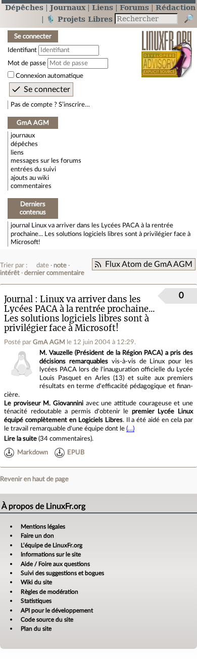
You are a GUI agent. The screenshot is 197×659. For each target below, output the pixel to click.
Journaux (67, 7)
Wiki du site (36, 582)
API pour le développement (57, 610)
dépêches (24, 144)
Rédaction (175, 7)
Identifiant (22, 50)
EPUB (75, 453)
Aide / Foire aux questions (55, 564)
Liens (102, 7)
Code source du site (47, 620)
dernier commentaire (54, 273)
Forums (134, 7)
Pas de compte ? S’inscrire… (50, 105)
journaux (23, 135)
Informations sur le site (51, 554)
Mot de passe (27, 63)
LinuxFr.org (166, 47)
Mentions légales (43, 527)
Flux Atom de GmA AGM (148, 264)
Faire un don (37, 536)
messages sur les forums (46, 161)
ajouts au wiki (30, 178)
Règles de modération (49, 592)
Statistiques (36, 601)
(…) (130, 429)
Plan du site (36, 629)
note (60, 265)
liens (17, 153)
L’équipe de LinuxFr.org (51, 545)
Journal (18, 299)
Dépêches (24, 7)
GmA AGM (49, 342)
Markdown (32, 453)
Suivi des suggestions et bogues (62, 573)
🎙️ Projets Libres (79, 19)
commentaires (31, 186)
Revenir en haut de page (34, 479)
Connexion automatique (49, 76)
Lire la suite (20, 439)
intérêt (10, 273)
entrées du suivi (33, 169)
